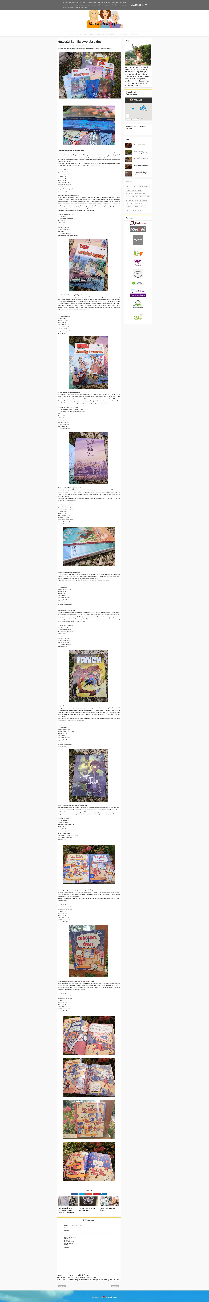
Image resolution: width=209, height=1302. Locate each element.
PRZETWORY (139, 203)
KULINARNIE (129, 200)
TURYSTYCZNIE (136, 210)
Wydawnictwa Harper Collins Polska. (102, 48)
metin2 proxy (67, 1238)
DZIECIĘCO (129, 193)
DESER (128, 190)
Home (72, 34)
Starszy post (115, 1286)
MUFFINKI (138, 200)
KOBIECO (134, 196)
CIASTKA (128, 186)
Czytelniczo (111, 34)
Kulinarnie (100, 34)
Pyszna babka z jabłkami (140, 158)
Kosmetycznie (89, 34)
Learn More (136, 5)
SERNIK (136, 207)
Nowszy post (62, 1286)
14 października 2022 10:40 (75, 1225)
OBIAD (145, 200)
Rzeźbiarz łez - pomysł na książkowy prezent (87, 1209)
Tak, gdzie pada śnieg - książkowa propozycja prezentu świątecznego (66, 1210)
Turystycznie (123, 34)
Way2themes (112, 1297)
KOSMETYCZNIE (144, 196)
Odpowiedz (66, 1230)
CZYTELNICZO (82, 45)
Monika (66, 1225)
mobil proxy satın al (69, 1243)
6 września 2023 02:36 (73, 1235)
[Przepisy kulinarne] (138, 320)
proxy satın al (67, 1240)
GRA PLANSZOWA (139, 193)
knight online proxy (69, 1241)
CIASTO (135, 186)
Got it (145, 5)
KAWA (128, 196)
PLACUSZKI (129, 203)
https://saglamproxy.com (70, 1237)
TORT (127, 210)
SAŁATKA (129, 207)
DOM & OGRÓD (136, 190)
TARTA (142, 207)
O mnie (79, 34)
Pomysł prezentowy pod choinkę (108, 1209)
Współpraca (135, 34)
